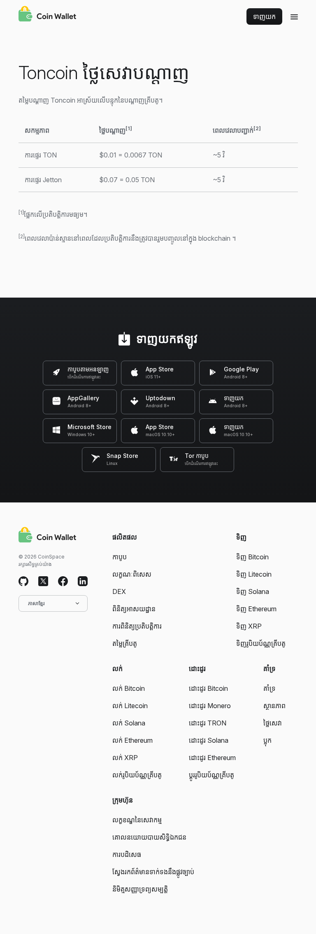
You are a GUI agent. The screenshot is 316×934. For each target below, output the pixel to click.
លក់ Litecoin (130, 706)
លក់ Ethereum (132, 740)
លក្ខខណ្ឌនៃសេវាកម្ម (137, 820)
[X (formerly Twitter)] (43, 581)
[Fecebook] (63, 581)
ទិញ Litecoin (254, 574)
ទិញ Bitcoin (252, 557)
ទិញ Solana (252, 591)
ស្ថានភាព (274, 706)
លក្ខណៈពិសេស (131, 574)
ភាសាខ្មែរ (36, 603)
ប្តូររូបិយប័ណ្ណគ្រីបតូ (211, 775)
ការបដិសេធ (126, 854)
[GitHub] (23, 581)
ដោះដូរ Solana (208, 740)
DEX (119, 591)
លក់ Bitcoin (128, 688)
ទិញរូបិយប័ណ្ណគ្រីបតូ (261, 643)
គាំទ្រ (269, 688)
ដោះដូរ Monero (210, 706)
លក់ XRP (125, 757)
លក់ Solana (128, 723)
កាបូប (119, 557)
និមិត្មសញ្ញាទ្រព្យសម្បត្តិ (140, 889)
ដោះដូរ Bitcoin (208, 688)
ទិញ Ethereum (256, 609)
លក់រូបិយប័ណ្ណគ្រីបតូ (137, 775)
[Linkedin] (83, 581)
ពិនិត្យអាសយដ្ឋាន (134, 609)
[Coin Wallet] (47, 15)
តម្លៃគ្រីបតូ (124, 643)
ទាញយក (264, 16)
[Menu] (294, 16)
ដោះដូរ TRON (207, 723)
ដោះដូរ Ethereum (212, 757)
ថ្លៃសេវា (272, 723)
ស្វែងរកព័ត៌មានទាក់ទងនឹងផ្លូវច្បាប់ (153, 872)
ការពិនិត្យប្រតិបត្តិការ (137, 626)
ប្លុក (267, 740)
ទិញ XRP (249, 626)
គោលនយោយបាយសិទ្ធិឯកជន (149, 837)
